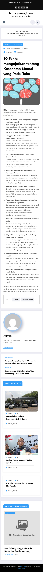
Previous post (9, 357)
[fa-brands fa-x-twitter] (19, 7)
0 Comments (20, 52)
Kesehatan (7, 45)
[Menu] (4, 22)
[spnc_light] (37, 22)
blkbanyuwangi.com (21, 13)
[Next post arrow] (37, 372)
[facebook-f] (16, 7)
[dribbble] (22, 7)
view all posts (8, 347)
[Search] (32, 22)
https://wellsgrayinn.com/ (14, 125)
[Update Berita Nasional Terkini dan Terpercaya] (21, 445)
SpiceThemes (21, 568)
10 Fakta (8, 48)
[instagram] (24, 7)
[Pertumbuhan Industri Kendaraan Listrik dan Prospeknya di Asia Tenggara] (21, 401)
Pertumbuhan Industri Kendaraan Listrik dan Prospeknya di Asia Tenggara (18, 417)
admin (26, 48)
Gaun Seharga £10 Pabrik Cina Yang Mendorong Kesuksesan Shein (19, 372)
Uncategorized (18, 45)
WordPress (23, 567)
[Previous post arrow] (37, 360)
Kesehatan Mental (15, 48)
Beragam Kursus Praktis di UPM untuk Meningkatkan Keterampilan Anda (20, 362)
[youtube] (27, 7)
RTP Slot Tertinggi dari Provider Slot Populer (19, 484)
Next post (8, 367)
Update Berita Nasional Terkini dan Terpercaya (19, 461)
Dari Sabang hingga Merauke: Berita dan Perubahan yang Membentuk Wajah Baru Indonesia (17, 550)
